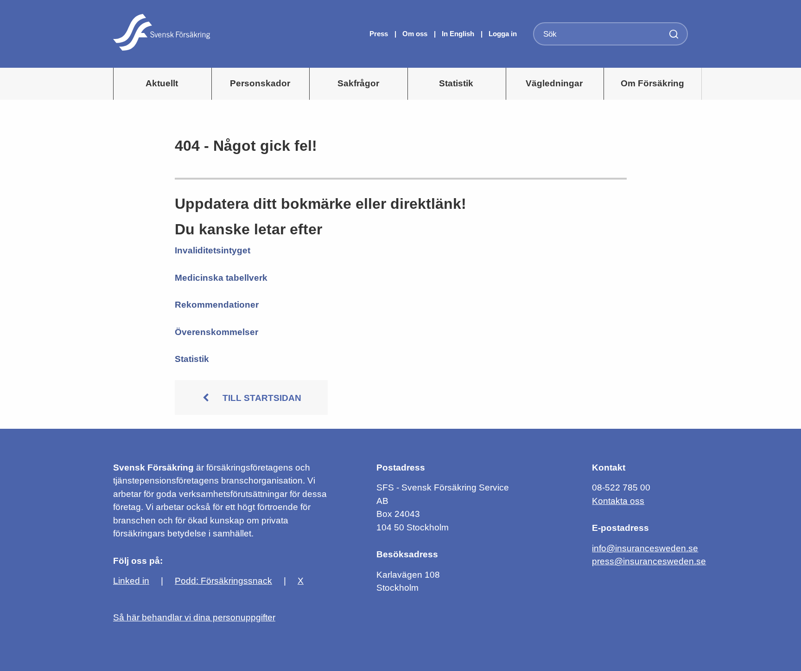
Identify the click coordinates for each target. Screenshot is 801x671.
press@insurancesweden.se (649, 561)
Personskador (260, 83)
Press (379, 34)
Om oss (415, 34)
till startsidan (261, 398)
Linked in (131, 581)
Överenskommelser (216, 332)
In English (458, 34)
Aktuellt (162, 83)
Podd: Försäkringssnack (223, 581)
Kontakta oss (618, 501)
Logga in (503, 34)
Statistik (456, 83)
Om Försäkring (652, 83)
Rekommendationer (217, 305)
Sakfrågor (358, 83)
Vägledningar (554, 83)
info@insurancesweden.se (645, 548)
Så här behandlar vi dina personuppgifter (194, 617)
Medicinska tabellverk (221, 278)
